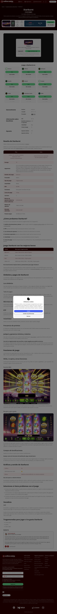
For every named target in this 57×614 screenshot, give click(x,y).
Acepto (28, 311)
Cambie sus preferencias (28, 313)
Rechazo (28, 316)
